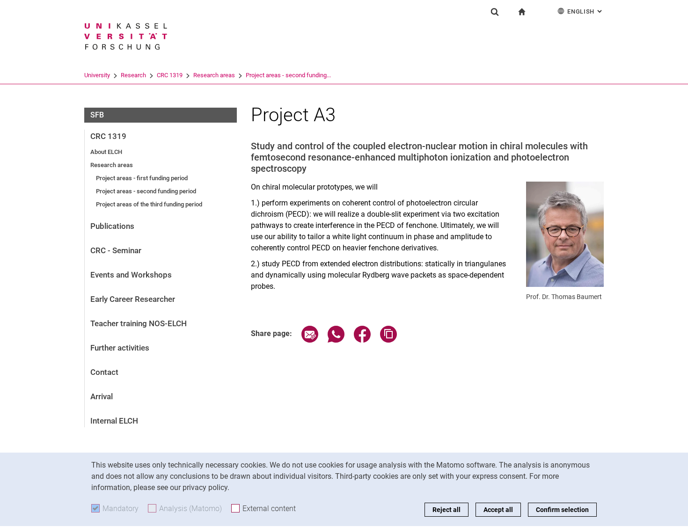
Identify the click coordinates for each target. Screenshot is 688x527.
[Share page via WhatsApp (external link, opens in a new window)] (336, 340)
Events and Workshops (131, 274)
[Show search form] (494, 11)
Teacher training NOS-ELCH (138, 323)
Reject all (446, 509)
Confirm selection (562, 509)
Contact (104, 372)
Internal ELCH (114, 420)
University (97, 75)
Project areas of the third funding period (149, 204)
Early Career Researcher (132, 299)
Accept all (498, 509)
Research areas (214, 75)
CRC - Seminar (115, 250)
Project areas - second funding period (146, 191)
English (585, 11)
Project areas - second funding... (288, 75)
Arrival (101, 396)
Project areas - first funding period (142, 178)
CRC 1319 (170, 75)
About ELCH (106, 151)
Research (133, 75)
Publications (112, 226)
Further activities (119, 347)
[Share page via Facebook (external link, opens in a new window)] (362, 340)
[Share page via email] (309, 340)
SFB (97, 114)
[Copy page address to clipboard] (388, 340)
